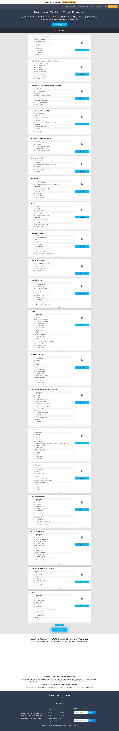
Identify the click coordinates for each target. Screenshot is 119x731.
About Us (50, 712)
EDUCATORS (98, 6)
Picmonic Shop (51, 715)
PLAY (83, 50)
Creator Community (52, 718)
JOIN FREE (113, 6)
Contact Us (62, 715)
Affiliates (62, 712)
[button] (59, 659)
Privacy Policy (63, 725)
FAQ (60, 718)
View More (59, 625)
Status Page (75, 725)
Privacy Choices (51, 721)
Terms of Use (69, 725)
